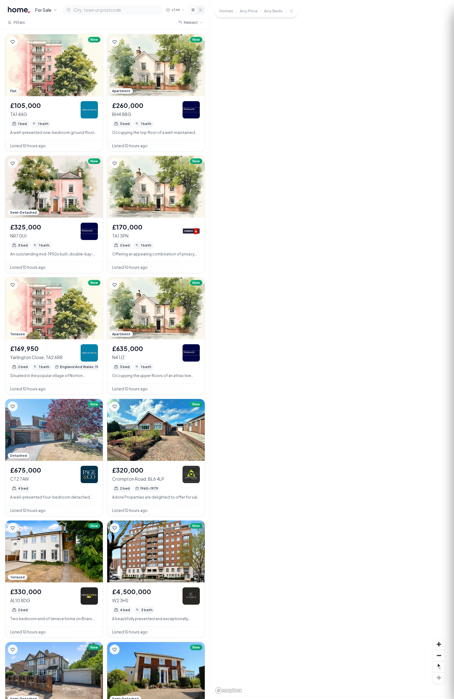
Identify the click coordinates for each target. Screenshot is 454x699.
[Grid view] (193, 10)
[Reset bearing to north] (438, 666)
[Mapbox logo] (228, 690)
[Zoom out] (438, 655)
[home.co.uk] (18, 10)
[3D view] (438, 677)
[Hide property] (25, 42)
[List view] (200, 10)
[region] (332, 349)
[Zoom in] (438, 644)
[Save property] (13, 42)
